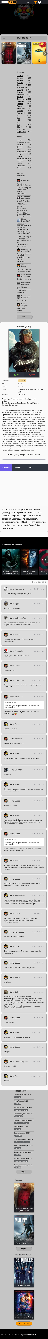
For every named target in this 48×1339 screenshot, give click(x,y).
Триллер (20, 104)
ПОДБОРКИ (23, 1323)
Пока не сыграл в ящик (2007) (25, 306)
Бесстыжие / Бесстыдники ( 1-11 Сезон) (26, 284)
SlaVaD (19, 201)
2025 (20, 392)
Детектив (20, 83)
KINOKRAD (8, 2)
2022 (18, 118)
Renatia (19, 279)
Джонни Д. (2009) (25, 265)
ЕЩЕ (23, 1172)
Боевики (20, 76)
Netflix (19, 168)
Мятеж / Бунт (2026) (25, 220)
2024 (18, 122)
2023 (18, 120)
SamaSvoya (21, 184)
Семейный (20, 101)
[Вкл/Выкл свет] (3, 539)
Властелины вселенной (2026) (26, 198)
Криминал (20, 92)
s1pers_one (21, 269)
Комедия (20, 90)
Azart (18, 287)
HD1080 (19, 127)
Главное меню (24, 38)
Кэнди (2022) (26, 180)
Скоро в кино (21, 132)
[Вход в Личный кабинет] (39, 2)
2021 (18, 115)
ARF (18, 308)
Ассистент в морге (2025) (26, 250)
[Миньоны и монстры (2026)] (39, 53)
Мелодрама (21, 94)
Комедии (20, 154)
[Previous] (2, 53)
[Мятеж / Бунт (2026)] (24, 53)
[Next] (45, 53)
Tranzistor (20, 224)
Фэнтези (20, 111)
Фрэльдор (20, 254)
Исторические (31, 389)
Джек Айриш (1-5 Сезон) (26, 275)
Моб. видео (21, 129)
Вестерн (20, 78)
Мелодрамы (21, 142)
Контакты (32, 1335)
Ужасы (19, 106)
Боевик (19, 140)
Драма (19, 85)
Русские (40, 389)
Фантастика (21, 108)
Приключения (22, 99)
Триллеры (20, 161)
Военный (21, 389)
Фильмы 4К (21, 113)
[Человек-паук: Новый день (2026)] (8, 53)
